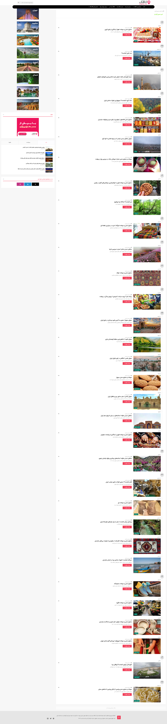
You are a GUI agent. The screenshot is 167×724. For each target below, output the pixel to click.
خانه (162, 11)
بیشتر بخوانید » (127, 34)
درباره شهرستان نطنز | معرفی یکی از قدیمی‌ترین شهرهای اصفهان (114, 77)
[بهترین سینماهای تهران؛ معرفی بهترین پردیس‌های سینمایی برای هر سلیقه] (49, 170)
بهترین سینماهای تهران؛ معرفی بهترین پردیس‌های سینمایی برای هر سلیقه (31, 169)
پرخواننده (28, 142)
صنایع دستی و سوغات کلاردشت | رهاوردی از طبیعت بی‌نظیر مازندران (113, 541)
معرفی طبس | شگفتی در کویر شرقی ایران (121, 358)
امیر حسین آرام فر (158, 14)
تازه (46, 142)
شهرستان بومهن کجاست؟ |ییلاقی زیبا (122, 665)
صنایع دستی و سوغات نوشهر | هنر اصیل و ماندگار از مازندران (115, 622)
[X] (35, 184)
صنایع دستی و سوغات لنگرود (124, 603)
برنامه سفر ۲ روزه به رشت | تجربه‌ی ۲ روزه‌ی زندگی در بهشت (116, 297)
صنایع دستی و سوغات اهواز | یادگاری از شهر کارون (118, 30)
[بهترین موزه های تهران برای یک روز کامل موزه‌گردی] (49, 165)
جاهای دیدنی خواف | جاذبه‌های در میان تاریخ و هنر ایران (116, 416)
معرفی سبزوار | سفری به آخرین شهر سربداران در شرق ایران (116, 320)
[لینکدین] (27, 184)
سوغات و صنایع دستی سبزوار (124, 377)
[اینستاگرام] (20, 184)
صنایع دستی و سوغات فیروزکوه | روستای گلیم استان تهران (116, 641)
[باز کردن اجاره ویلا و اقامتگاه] (88, 6)
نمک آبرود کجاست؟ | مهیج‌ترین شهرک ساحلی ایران (118, 100)
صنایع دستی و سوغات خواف (124, 273)
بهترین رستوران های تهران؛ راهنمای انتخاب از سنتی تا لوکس (33, 147)
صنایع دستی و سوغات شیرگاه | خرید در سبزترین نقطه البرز (116, 226)
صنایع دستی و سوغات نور (125, 503)
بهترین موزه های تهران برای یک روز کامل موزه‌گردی (35, 163)
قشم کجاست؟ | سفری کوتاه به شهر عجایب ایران (119, 482)
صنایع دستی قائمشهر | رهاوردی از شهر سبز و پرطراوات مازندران (115, 120)
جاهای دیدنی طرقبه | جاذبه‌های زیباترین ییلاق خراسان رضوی (115, 458)
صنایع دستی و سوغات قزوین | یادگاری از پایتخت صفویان (116, 435)
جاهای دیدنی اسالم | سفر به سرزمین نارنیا (120, 249)
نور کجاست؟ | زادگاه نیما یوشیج (123, 202)
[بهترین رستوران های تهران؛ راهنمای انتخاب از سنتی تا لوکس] (49, 149)
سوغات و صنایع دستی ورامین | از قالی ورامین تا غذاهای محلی (115, 689)
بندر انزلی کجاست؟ (127, 53)
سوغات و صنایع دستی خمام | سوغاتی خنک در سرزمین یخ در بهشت (113, 159)
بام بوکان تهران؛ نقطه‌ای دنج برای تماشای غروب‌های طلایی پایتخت (32, 158)
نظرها (10, 142)
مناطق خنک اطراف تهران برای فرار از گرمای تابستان (35, 152)
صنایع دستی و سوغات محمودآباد (123, 584)
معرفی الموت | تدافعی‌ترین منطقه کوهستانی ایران (118, 339)
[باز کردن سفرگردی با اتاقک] (133, 6)
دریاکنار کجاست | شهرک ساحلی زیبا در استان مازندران (117, 560)
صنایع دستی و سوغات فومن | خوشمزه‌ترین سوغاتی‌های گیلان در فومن (113, 183)
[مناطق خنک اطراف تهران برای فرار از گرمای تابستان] (49, 154)
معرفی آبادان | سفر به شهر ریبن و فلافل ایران (120, 397)
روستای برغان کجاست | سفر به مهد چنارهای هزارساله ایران (116, 522)
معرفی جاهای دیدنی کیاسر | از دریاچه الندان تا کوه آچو (117, 139)
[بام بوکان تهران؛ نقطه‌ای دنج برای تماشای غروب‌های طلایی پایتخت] (49, 159)
